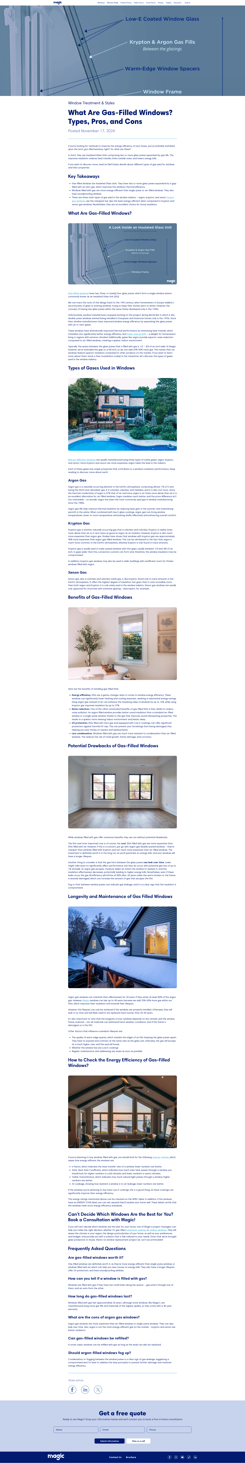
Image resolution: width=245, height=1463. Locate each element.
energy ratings (160, 1157)
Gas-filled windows (78, 293)
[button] (178, 2)
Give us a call (138, 1441)
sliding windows (158, 1230)
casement (131, 1230)
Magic (86, 1000)
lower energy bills (136, 333)
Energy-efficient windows (82, 459)
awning (142, 1230)
